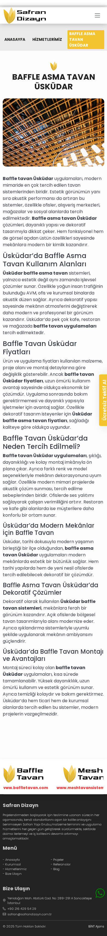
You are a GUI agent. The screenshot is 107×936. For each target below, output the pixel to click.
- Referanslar (61, 864)
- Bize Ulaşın (12, 873)
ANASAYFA (14, 39)
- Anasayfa (11, 859)
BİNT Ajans (96, 926)
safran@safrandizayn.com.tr (29, 914)
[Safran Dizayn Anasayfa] (25, 15)
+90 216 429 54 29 (21, 909)
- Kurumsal (12, 864)
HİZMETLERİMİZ (47, 39)
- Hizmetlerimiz (15, 869)
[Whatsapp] (100, 893)
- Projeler (57, 859)
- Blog (55, 869)
